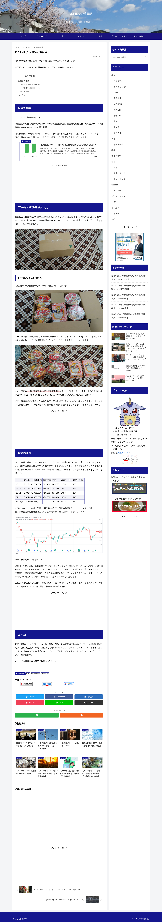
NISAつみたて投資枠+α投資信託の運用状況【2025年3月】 (128, 306)
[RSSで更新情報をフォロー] (81, 715)
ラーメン (118, 214)
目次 (26, 76)
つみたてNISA (120, 87)
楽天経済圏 (119, 144)
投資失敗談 (24, 81)
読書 (113, 150)
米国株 (117, 121)
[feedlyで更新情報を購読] (37, 715)
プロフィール (123, 453)
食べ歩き (115, 208)
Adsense (117, 191)
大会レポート (120, 173)
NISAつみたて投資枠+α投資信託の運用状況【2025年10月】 (128, 287)
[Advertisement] (59, 182)
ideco (116, 93)
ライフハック (117, 139)
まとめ (22, 95)
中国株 (117, 127)
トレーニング (120, 179)
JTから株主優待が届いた (30, 84)
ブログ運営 (116, 156)
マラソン (115, 162)
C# (115, 202)
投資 (113, 75)
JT (28, 674)
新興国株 (118, 133)
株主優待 (46, 674)
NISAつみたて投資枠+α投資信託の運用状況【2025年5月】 (128, 297)
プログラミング (118, 196)
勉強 (113, 219)
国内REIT (118, 104)
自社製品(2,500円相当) (31, 88)
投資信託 (118, 81)
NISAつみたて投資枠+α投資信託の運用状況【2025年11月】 (128, 278)
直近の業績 (24, 92)
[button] (146, 57)
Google (114, 185)
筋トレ (117, 167)
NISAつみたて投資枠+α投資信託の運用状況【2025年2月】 (128, 316)
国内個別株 (21, 674)
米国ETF (117, 116)
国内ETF (117, 110)
